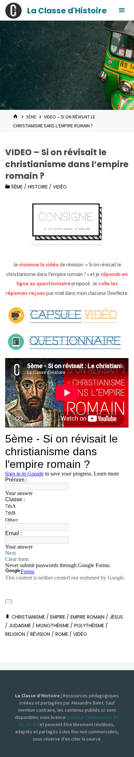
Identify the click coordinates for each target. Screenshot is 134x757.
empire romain (87, 617)
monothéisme (52, 625)
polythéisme (89, 625)
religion (15, 634)
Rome (61, 634)
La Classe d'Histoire (67, 10)
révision (40, 634)
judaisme (20, 625)
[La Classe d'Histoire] (13, 10)
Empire (57, 617)
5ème (31, 117)
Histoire (38, 187)
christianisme (28, 617)
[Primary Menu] (121, 10)
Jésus (116, 617)
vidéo (60, 187)
